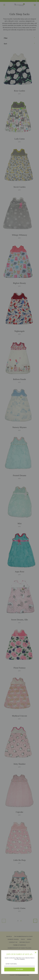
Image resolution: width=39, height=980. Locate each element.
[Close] (35, 952)
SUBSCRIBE (19, 969)
